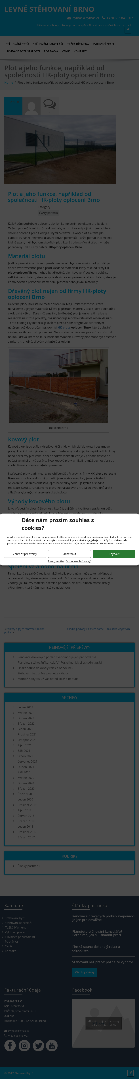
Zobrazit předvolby (25, 554)
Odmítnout (69, 554)
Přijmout (114, 554)
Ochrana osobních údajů (78, 561)
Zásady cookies (56, 561)
